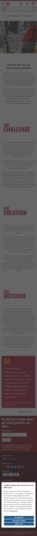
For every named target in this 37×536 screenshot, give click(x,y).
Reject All (19, 524)
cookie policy (13, 511)
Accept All (19, 517)
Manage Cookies (19, 521)
